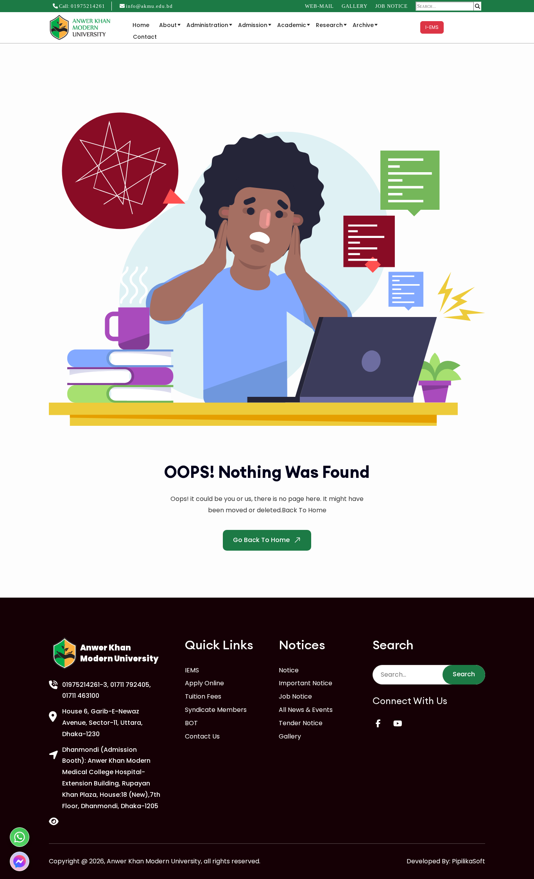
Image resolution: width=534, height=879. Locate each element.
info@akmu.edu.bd (149, 6)
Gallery (290, 736)
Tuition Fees (203, 696)
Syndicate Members (216, 709)
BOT (191, 723)
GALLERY (354, 6)
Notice (289, 670)
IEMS (192, 670)
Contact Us (202, 736)
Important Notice (305, 683)
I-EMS (432, 27)
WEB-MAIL (319, 6)
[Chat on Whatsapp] (19, 837)
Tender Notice (301, 723)
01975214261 (88, 6)
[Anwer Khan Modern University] (81, 26)
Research (329, 25)
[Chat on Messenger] (19, 861)
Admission (252, 25)
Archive (363, 25)
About (168, 25)
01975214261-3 (84, 684)
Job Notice (295, 696)
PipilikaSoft (468, 861)
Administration (207, 25)
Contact (145, 37)
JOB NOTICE (391, 6)
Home (141, 25)
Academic (291, 25)
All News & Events (306, 709)
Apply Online (204, 683)
